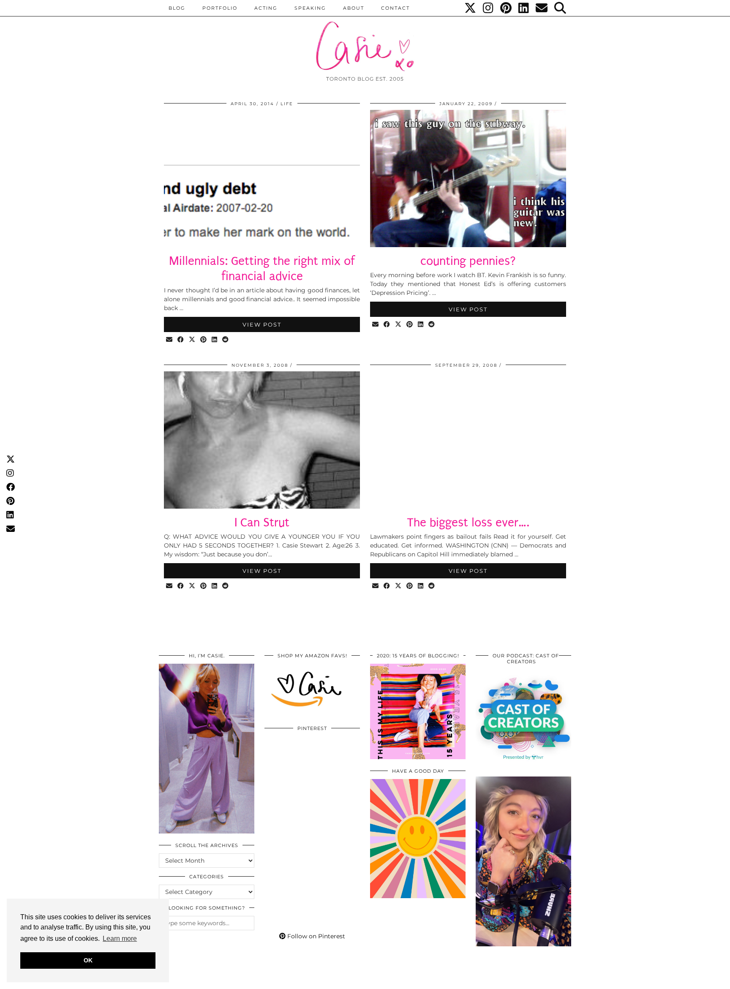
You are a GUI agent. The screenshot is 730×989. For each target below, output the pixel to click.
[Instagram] (488, 8)
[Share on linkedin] (215, 339)
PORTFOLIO (219, 8)
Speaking (310, 8)
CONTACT (395, 8)
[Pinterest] (506, 8)
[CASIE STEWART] (365, 38)
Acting (266, 8)
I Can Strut (261, 522)
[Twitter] (470, 8)
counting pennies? (468, 261)
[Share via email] (169, 339)
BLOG (177, 8)
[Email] (542, 8)
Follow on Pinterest (315, 936)
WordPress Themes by (526, 979)
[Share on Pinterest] (204, 339)
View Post (261, 324)
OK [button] (88, 960)
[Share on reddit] (226, 339)
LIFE (287, 103)
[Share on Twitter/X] (192, 339)
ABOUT (353, 8)
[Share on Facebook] (181, 339)
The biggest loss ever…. (468, 522)
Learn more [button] (120, 938)
